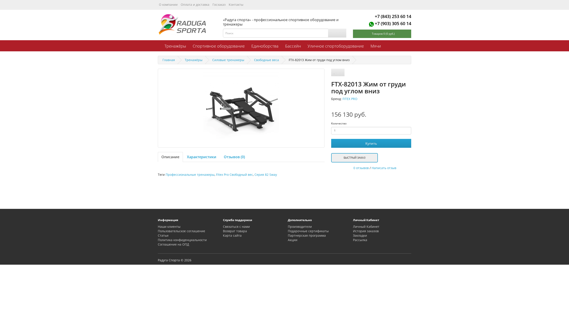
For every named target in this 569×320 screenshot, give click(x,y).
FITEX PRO (350, 99)
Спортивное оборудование (219, 46)
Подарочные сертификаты (308, 231)
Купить (371, 143)
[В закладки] (334, 72)
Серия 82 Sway (265, 174)
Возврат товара (235, 231)
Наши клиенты (169, 226)
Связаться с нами (236, 226)
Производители (300, 226)
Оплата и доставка (195, 4)
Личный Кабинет (366, 226)
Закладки (360, 235)
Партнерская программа (307, 235)
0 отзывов (361, 168)
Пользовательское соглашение (181, 231)
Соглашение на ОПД (173, 244)
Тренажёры (175, 46)
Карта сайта (232, 235)
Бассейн (293, 46)
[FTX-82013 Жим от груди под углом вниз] (241, 108)
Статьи (163, 235)
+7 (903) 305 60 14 (393, 23)
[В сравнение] (341, 72)
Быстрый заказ (354, 158)
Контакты (236, 4)
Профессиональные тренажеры (190, 174)
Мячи (376, 46)
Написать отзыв (384, 168)
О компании (168, 4)
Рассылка (360, 240)
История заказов (366, 231)
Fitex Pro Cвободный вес (234, 174)
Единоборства (264, 46)
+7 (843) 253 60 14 (393, 16)
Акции (292, 240)
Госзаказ (219, 4)
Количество (339, 123)
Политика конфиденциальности (182, 240)
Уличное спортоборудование (336, 46)
